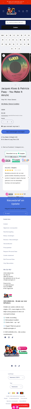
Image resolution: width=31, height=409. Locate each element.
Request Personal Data (10, 251)
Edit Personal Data (9, 259)
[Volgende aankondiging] (28, 2)
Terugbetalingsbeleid (14, 398)
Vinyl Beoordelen (8, 263)
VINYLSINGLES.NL (14, 396)
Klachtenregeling (8, 231)
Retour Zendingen (8, 235)
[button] (3, 11)
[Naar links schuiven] (12, 85)
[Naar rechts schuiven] (19, 85)
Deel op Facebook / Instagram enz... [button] (14, 147)
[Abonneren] (25, 214)
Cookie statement (8, 255)
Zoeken (15, 27)
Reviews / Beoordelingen (10, 239)
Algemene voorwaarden (10, 228)
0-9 (2, 35)
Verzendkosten (4, 115)
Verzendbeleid (22, 401)
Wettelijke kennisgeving (11, 403)
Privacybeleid (7, 247)
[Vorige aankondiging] (3, 2)
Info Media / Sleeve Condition (10, 104)
